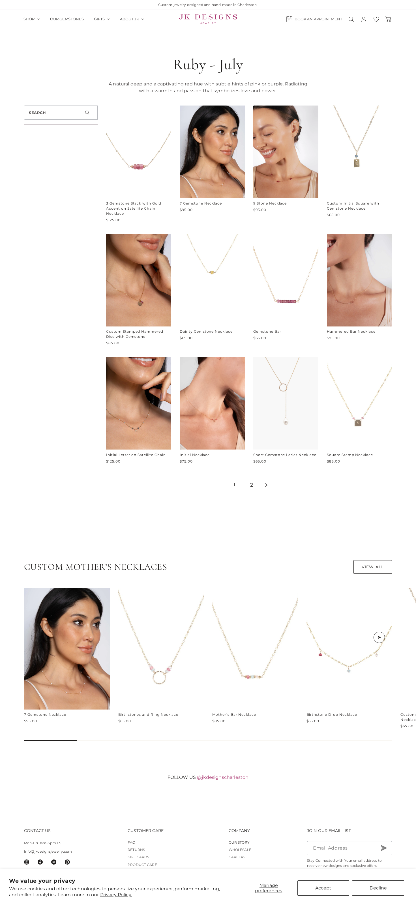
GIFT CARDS (138, 857)
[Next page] (266, 485)
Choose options (67, 698)
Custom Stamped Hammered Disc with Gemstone (134, 334)
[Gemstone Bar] (285, 280)
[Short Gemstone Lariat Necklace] (285, 403)
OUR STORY (239, 842)
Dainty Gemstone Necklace (206, 331)
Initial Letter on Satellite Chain (136, 455)
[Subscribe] (384, 848)
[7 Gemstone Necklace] (212, 152)
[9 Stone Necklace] (285, 152)
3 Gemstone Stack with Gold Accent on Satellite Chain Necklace (133, 208)
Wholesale (240, 850)
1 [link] (234, 485)
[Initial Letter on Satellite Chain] (138, 403)
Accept (323, 888)
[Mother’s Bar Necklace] (255, 649)
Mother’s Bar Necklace (234, 714)
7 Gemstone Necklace (201, 203)
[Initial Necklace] (212, 403)
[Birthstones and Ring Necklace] (161, 649)
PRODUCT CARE (142, 864)
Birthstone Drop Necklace (331, 714)
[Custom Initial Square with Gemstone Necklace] (359, 152)
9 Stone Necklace (270, 203)
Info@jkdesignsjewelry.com (48, 851)
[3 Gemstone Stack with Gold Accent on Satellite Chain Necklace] (138, 152)
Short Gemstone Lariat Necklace (284, 455)
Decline (378, 888)
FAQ (131, 842)
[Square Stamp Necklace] (359, 403)
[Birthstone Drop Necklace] (349, 649)
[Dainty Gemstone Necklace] (212, 280)
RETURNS (136, 850)
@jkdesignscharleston (222, 777)
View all (373, 566)
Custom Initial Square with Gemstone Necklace (353, 205)
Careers (237, 857)
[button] (32, 19)
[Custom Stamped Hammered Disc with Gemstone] (138, 280)
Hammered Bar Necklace (351, 331)
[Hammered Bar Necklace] (359, 280)
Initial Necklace (195, 455)
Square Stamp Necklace (350, 455)
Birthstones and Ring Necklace (148, 714)
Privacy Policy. (116, 894)
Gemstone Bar (267, 331)
